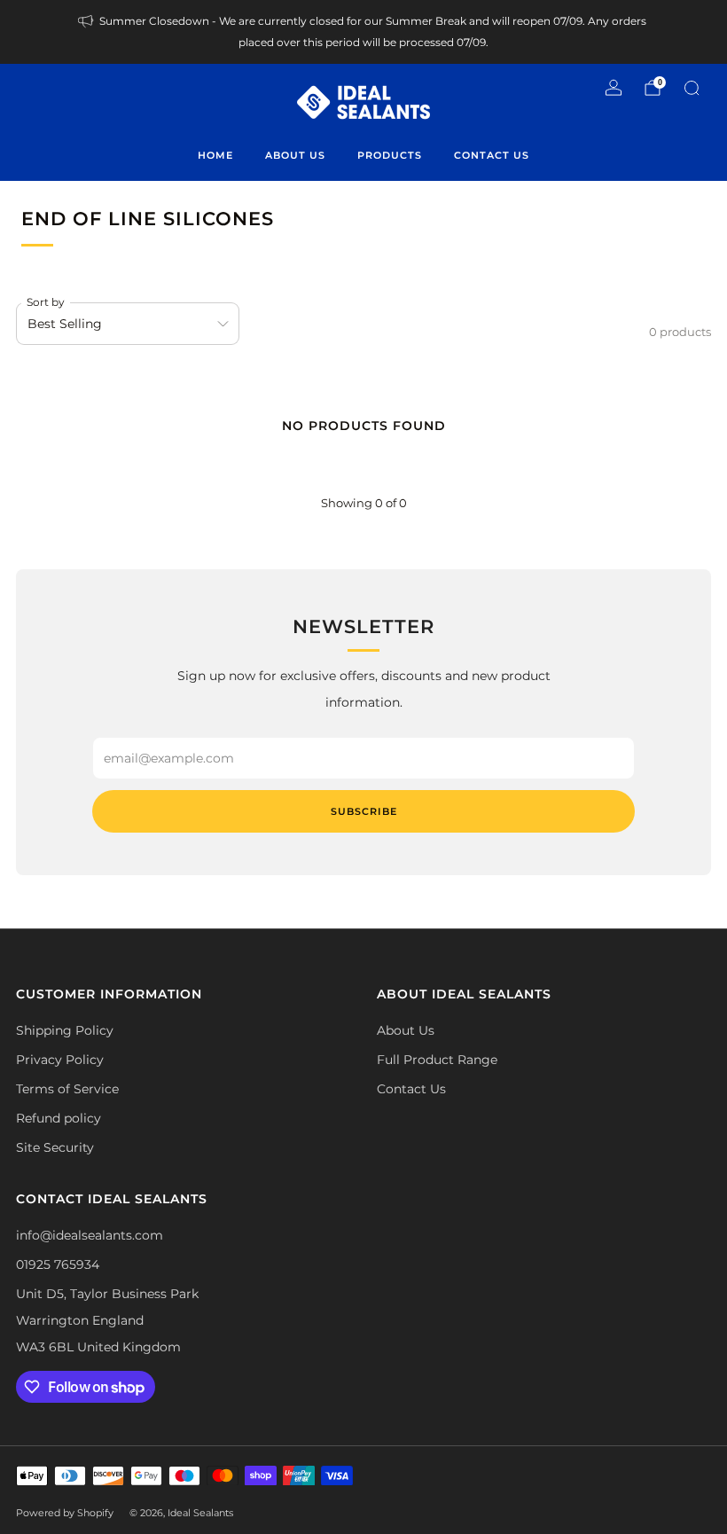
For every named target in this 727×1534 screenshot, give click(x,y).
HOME (215, 155)
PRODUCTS (389, 155)
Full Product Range (437, 1060)
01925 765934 (57, 1264)
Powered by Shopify (64, 1513)
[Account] (613, 88)
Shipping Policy (64, 1030)
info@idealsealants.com (89, 1235)
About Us (405, 1030)
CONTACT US (491, 155)
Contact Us (411, 1089)
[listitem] (363, 32)
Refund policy (58, 1118)
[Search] (691, 88)
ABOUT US (295, 155)
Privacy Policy (60, 1060)
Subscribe (364, 811)
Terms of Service (67, 1089)
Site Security (55, 1147)
